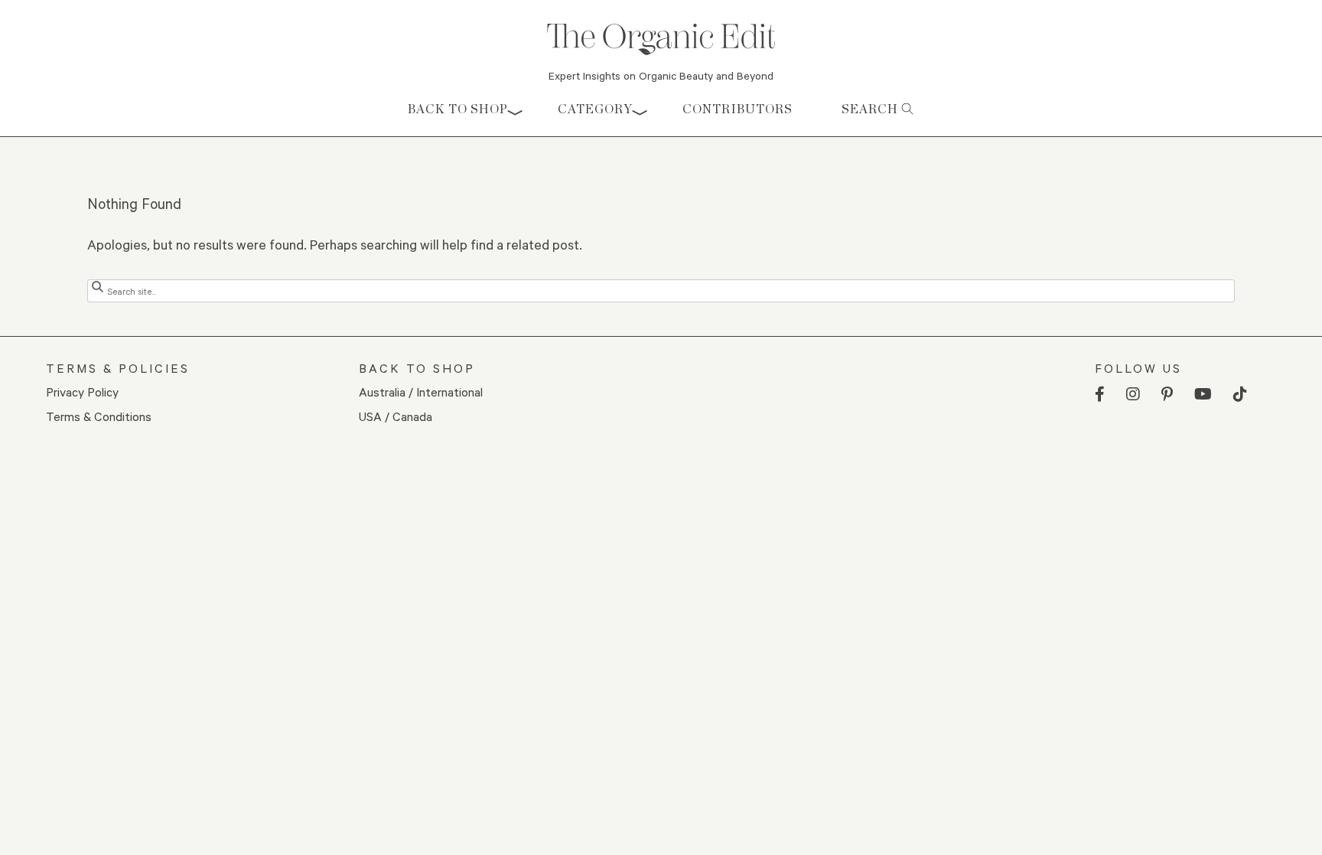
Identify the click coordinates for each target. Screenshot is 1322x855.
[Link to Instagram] (1133, 395)
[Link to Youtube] (1203, 395)
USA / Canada (395, 416)
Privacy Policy (82, 391)
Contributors (737, 109)
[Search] (97, 286)
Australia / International (421, 391)
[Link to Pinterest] (1167, 395)
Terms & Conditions (98, 416)
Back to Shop (458, 109)
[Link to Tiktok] (1240, 395)
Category (595, 109)
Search (871, 109)
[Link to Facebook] (1100, 395)
